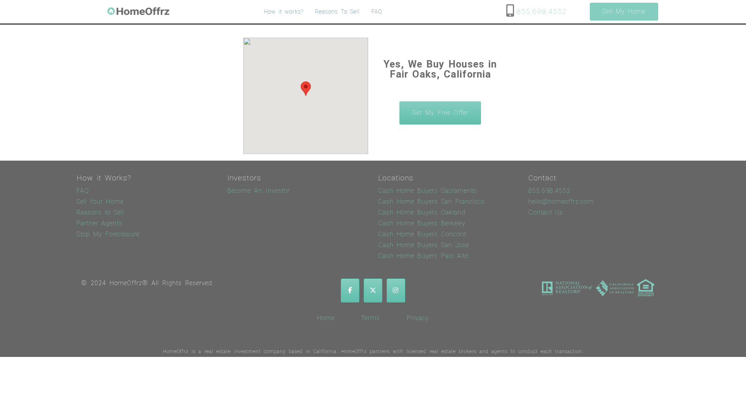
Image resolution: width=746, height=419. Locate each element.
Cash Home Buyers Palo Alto (423, 256)
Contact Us (545, 212)
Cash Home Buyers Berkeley (421, 223)
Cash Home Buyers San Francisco (431, 201)
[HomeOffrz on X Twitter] (373, 291)
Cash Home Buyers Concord (422, 234)
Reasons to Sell (100, 212)
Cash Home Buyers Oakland (421, 212)
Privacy (418, 318)
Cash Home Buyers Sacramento (427, 190)
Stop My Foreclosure (108, 234)
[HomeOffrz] (139, 12)
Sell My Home (624, 11)
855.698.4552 (541, 12)
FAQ (376, 11)
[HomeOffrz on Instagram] (396, 291)
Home (326, 318)
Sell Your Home (100, 201)
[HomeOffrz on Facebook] (350, 291)
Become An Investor (258, 190)
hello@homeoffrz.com (561, 201)
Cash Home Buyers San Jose (423, 245)
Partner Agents (99, 223)
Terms (370, 318)
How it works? (283, 11)
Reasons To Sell (337, 11)
